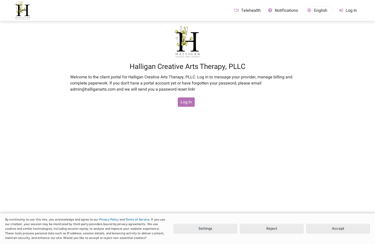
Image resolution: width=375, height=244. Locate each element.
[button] (318, 10)
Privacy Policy (109, 219)
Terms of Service (137, 219)
